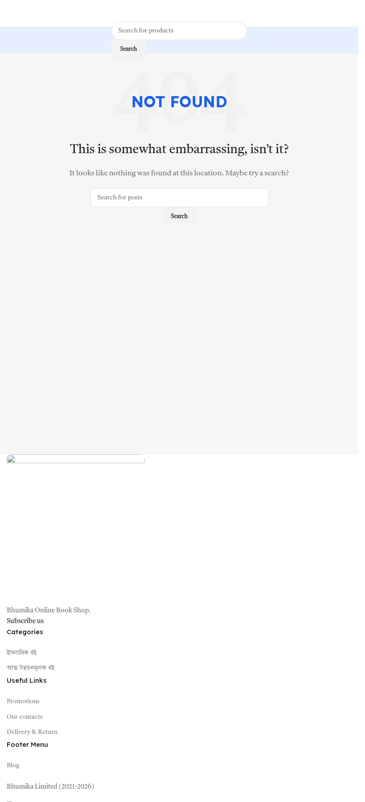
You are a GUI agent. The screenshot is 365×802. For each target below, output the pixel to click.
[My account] (348, 13)
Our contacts (25, 717)
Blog (13, 765)
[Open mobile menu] (10, 13)
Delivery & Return (32, 732)
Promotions (23, 701)
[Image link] (76, 530)
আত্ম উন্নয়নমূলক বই (30, 668)
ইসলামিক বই (21, 653)
